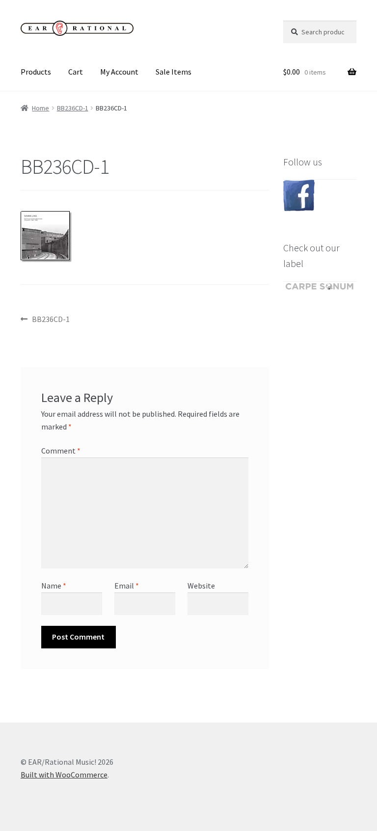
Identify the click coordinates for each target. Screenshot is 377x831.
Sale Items (173, 72)
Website (201, 585)
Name (53, 585)
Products (36, 72)
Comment (61, 451)
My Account (119, 72)
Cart (75, 72)
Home (40, 108)
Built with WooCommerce (64, 774)
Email (126, 585)
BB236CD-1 (72, 108)
